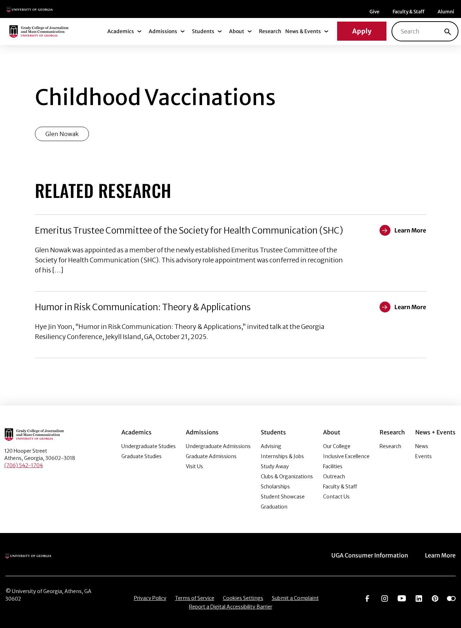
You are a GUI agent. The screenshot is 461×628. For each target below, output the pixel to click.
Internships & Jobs (282, 456)
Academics (120, 31)
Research (270, 31)
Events (423, 456)
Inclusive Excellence (346, 456)
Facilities (333, 466)
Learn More (440, 555)
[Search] (447, 31)
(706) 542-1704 (23, 465)
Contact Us (336, 496)
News (421, 446)
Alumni (446, 12)
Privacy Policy (150, 598)
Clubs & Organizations (287, 476)
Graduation (274, 506)
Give (374, 12)
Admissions (163, 31)
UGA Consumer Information (369, 555)
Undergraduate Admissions (218, 446)
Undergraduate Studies (148, 446)
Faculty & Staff (408, 12)
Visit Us (194, 466)
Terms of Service (194, 598)
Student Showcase (283, 496)
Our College (336, 446)
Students (203, 31)
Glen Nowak (62, 133)
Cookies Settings (243, 598)
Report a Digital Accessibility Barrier (230, 607)
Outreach (334, 476)
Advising (271, 446)
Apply (361, 31)
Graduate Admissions (211, 456)
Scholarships (275, 486)
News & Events (303, 31)
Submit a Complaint (295, 598)
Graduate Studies (141, 456)
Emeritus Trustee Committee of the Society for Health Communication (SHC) (189, 230)
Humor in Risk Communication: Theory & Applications (143, 307)
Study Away (275, 466)
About (236, 31)
